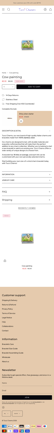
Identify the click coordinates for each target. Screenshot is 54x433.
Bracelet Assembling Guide (12, 353)
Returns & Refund (9, 305)
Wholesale (6, 357)
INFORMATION (8, 174)
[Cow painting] (27, 238)
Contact (5, 331)
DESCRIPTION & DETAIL (11, 131)
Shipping (7, 199)
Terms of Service (8, 313)
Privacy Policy (7, 309)
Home (4, 73)
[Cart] (50, 9)
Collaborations (7, 326)
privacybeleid (37, 402)
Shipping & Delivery (9, 300)
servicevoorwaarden (8, 403)
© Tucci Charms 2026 (9, 420)
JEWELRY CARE (8, 180)
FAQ (4, 191)
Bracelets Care (8, 344)
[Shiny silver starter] (9, 118)
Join (27, 397)
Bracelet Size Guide (10, 349)
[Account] (45, 9)
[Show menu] (3, 9)
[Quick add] (5, 260)
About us (5, 361)
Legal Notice (7, 318)
